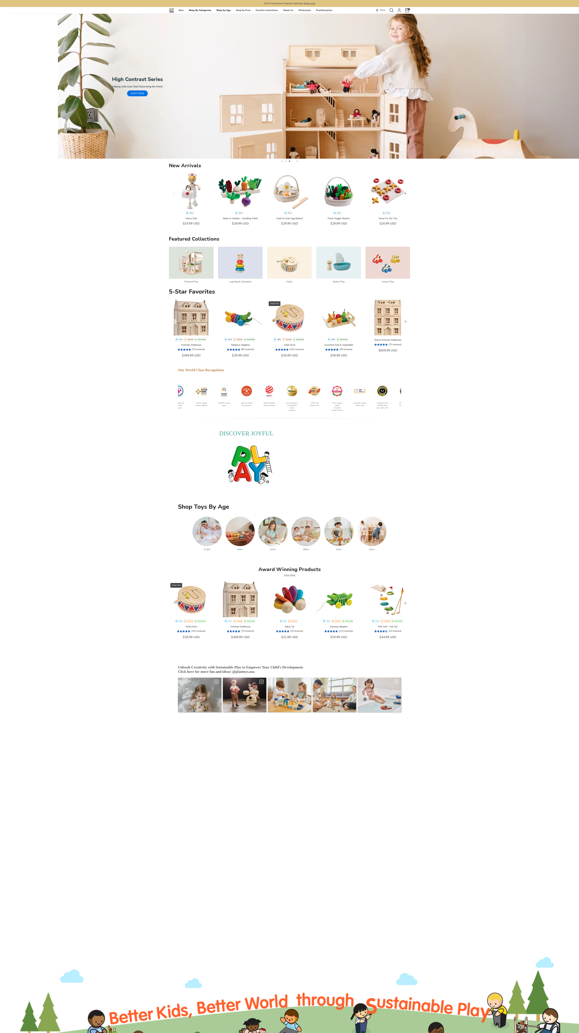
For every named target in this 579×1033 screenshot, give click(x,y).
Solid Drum (289, 345)
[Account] (399, 10)
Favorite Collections (267, 10)
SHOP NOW (137, 93)
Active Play (388, 281)
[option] (289, 86)
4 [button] (292, 161)
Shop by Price (243, 10)
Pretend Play (191, 281)
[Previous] (174, 193)
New (181, 10)
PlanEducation (324, 10)
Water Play (339, 281)
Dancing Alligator (339, 626)
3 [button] (289, 161)
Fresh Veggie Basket (339, 218)
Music (289, 281)
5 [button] (296, 161)
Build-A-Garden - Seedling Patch (240, 218)
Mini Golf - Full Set (388, 626)
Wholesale (304, 10)
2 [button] (285, 161)
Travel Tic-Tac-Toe (387, 218)
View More (289, 575)
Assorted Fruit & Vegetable (338, 345)
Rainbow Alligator (240, 345)
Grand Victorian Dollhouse (387, 340)
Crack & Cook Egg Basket (289, 218)
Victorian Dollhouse (191, 345)
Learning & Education (240, 281)
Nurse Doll (191, 218)
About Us (288, 10)
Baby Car (289, 626)
